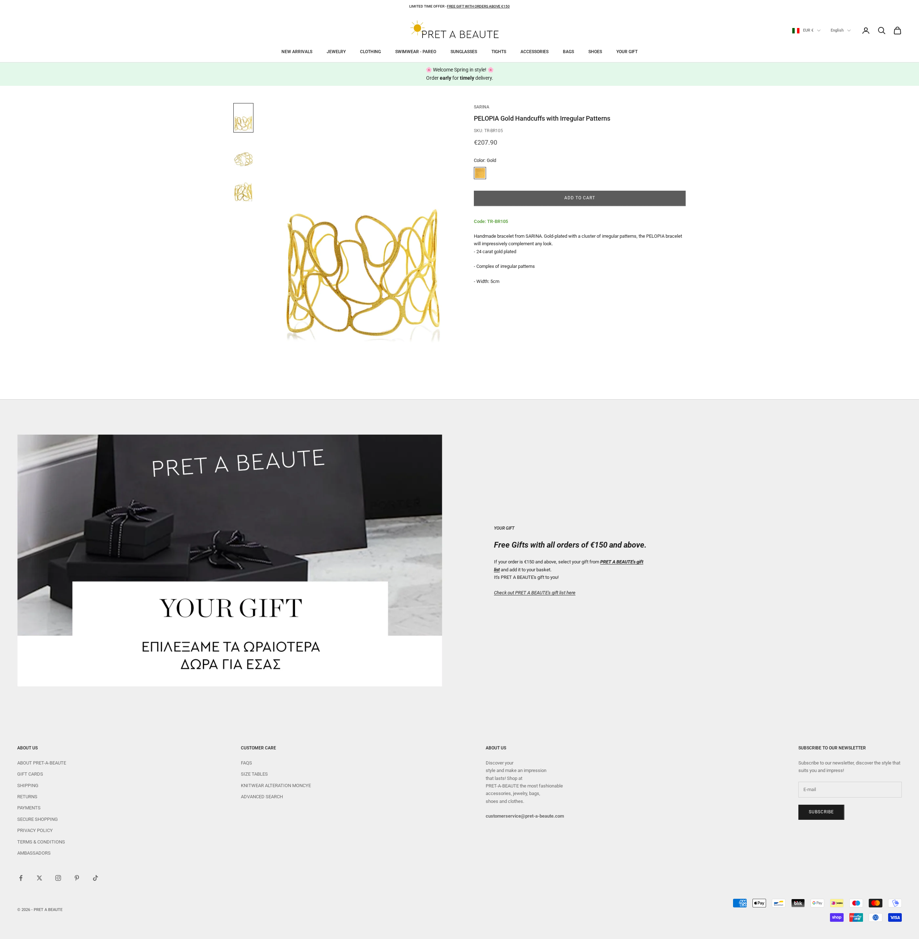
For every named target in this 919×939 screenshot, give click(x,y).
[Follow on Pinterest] (76, 878)
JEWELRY (336, 51)
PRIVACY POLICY (35, 830)
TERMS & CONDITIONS (41, 842)
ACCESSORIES (535, 51)
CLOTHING (370, 51)
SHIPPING (27, 785)
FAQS (246, 763)
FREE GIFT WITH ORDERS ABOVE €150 (478, 6)
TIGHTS (498, 51)
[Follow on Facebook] (20, 878)
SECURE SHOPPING (37, 819)
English (837, 30)
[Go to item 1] (243, 118)
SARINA (481, 107)
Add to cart (579, 198)
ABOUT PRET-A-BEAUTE (41, 763)
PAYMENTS (29, 807)
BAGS (568, 51)
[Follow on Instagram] (58, 878)
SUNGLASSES (464, 51)
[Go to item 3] (243, 188)
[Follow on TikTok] (95, 878)
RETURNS (27, 796)
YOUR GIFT (627, 51)
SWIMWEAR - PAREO (415, 51)
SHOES (595, 51)
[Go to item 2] (243, 153)
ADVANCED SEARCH (262, 796)
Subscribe (821, 811)
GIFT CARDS (30, 774)
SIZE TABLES (254, 774)
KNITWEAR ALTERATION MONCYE (276, 785)
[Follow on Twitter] (39, 878)
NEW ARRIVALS (296, 51)
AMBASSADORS (34, 853)
